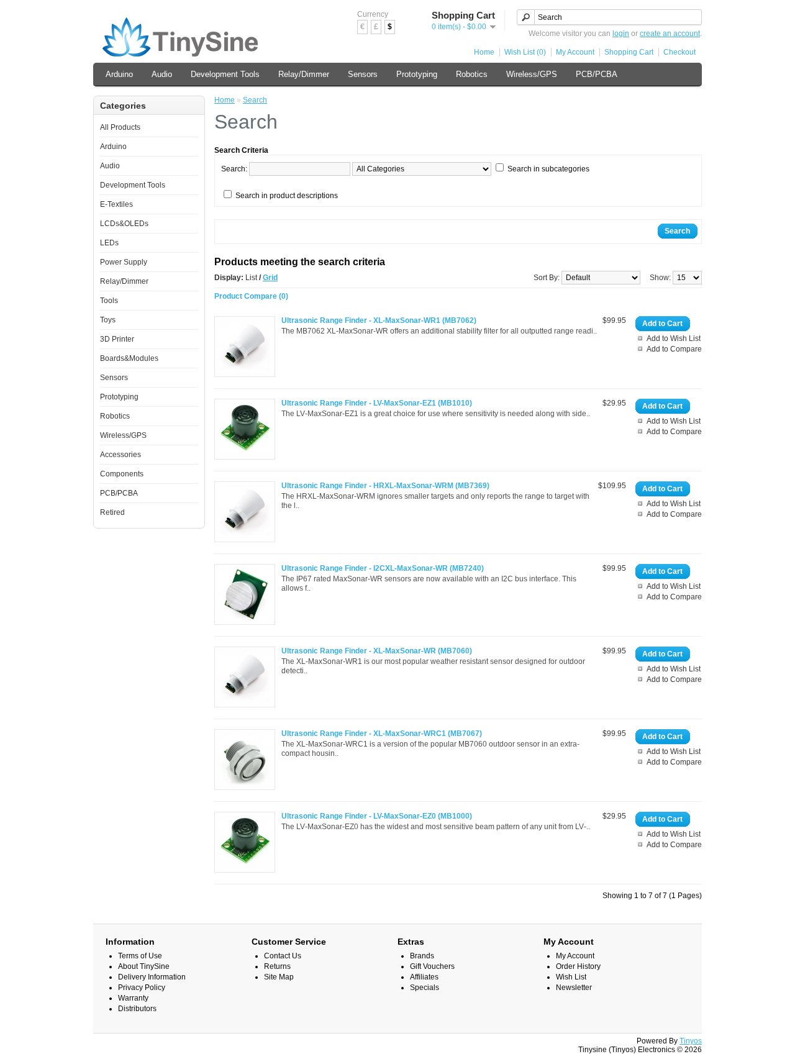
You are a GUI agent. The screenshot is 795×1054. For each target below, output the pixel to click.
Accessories (120, 454)
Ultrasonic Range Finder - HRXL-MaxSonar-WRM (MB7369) (385, 485)
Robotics (472, 74)
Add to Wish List (674, 338)
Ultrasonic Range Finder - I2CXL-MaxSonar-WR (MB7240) (382, 568)
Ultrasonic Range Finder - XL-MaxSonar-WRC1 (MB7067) (381, 733)
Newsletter (574, 987)
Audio (162, 74)
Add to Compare (674, 349)
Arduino (119, 74)
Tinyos (690, 1041)
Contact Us (282, 956)
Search (255, 100)
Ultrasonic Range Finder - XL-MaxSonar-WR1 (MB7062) (378, 320)
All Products (120, 127)
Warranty (133, 998)
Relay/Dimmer (303, 74)
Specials (424, 987)
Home (484, 52)
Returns (277, 966)
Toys (108, 320)
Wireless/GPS (531, 74)
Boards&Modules (129, 358)
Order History (578, 966)
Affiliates (424, 977)
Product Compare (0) (251, 296)
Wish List (571, 977)
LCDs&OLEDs (124, 223)
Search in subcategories (548, 169)
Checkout (679, 52)
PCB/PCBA (596, 74)
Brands (422, 956)
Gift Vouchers (432, 966)
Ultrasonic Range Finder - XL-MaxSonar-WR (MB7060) (376, 651)
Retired (112, 512)
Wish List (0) (525, 52)
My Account (575, 52)
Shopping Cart (628, 52)
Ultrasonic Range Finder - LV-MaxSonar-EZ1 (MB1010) (376, 403)
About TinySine (144, 966)
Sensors (363, 74)
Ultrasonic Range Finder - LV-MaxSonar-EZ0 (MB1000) (376, 816)
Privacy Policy (141, 987)
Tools (109, 300)
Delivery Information (152, 977)
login (620, 33)
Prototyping (416, 74)
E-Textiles (116, 204)
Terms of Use (140, 956)
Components (121, 474)
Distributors (137, 1008)
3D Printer (117, 339)
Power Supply (123, 262)
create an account (670, 33)
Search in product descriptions (286, 195)
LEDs (109, 243)
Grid (270, 277)
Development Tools (225, 74)
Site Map (279, 977)
